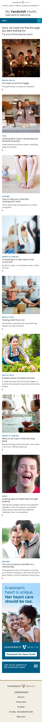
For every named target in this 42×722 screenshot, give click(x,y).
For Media (21, 707)
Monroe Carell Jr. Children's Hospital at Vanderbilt (21, 6)
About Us (21, 697)
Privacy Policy (21, 702)
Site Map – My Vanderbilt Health (21, 712)
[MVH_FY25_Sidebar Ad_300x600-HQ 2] (21, 621)
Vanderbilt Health (21, 692)
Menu (4, 21)
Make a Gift (21, 717)
